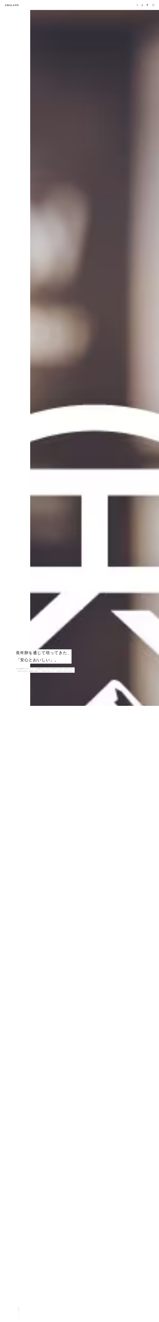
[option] (87, 661)
